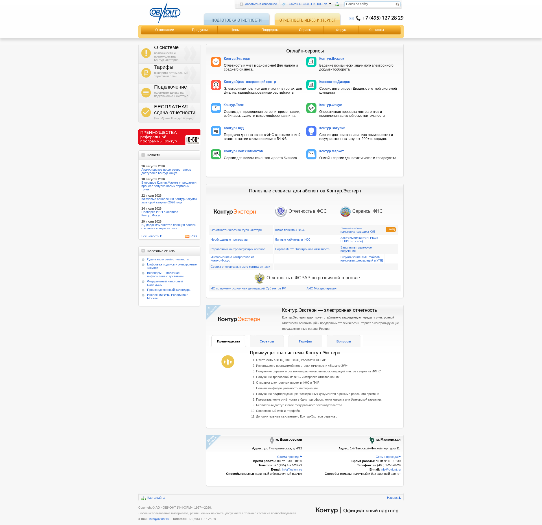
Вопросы (343, 341)
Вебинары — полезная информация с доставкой (165, 274)
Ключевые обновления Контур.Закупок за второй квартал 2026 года (169, 200)
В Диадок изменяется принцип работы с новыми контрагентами (168, 226)
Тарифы (305, 341)
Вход (391, 229)
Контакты (376, 30)
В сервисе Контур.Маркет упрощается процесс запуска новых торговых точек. (168, 186)
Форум (341, 30)
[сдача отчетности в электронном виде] (169, 12)
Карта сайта (156, 497)
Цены (235, 30)
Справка (305, 30)
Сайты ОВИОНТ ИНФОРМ (308, 4)
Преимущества (228, 341)
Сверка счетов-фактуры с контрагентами (240, 266)
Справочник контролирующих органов (238, 249)
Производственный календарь (169, 289)
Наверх (392, 497)
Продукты (200, 30)
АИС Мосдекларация (321, 288)
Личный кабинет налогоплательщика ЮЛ (357, 230)
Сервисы (267, 341)
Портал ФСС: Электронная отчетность (302, 249)
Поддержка (270, 30)
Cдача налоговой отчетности (168, 259)
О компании (164, 30)
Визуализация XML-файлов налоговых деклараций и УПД (361, 258)
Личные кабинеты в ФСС (293, 239)
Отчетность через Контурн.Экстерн (236, 230)
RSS (194, 236)
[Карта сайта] (337, 4)
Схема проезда (288, 456)
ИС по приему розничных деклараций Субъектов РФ (248, 288)
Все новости (150, 236)
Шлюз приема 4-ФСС (290, 230)
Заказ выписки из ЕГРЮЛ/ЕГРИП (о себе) (359, 239)
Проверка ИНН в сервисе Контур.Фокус (159, 213)
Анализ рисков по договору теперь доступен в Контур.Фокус (166, 171)
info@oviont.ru (292, 469)
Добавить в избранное (261, 4)
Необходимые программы (229, 239)
